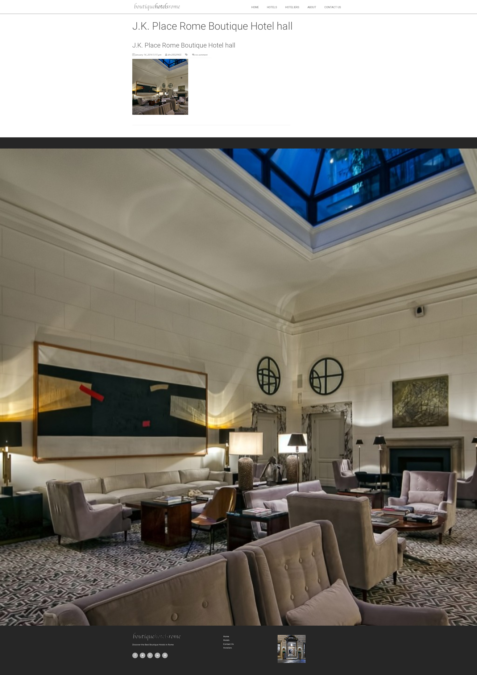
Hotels (272, 7)
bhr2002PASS (174, 54)
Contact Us (332, 7)
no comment (201, 54)
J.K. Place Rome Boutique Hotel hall (183, 45)
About (311, 7)
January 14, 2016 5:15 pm (148, 54)
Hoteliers (292, 7)
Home (255, 7)
